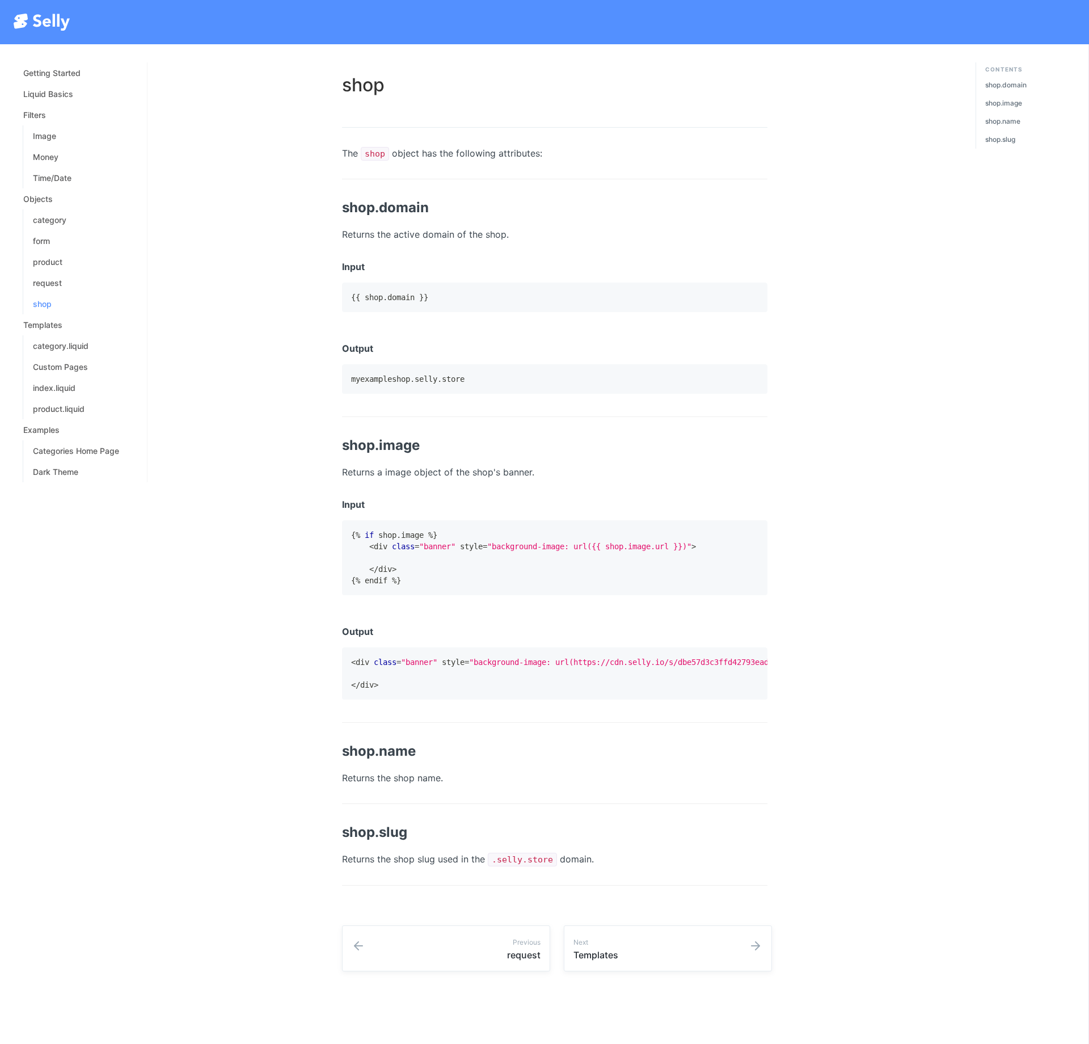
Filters (34, 115)
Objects (38, 199)
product (47, 262)
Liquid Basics (48, 94)
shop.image (1003, 103)
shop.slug (1000, 139)
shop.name (1002, 121)
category (49, 220)
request (47, 283)
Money (45, 157)
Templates (42, 325)
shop (42, 304)
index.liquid (54, 388)
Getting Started (52, 73)
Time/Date (52, 178)
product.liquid (59, 409)
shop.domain (1006, 85)
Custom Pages (60, 367)
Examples (41, 430)
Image (44, 136)
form (41, 241)
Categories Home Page (76, 451)
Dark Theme (55, 472)
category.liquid (60, 346)
